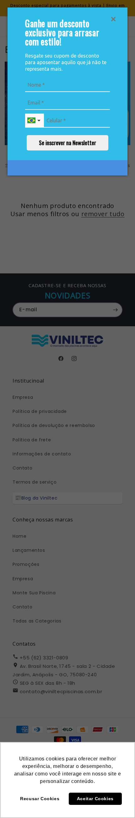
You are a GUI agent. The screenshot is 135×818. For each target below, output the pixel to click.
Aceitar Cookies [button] (95, 798)
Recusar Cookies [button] (39, 798)
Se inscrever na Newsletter (67, 143)
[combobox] (34, 121)
